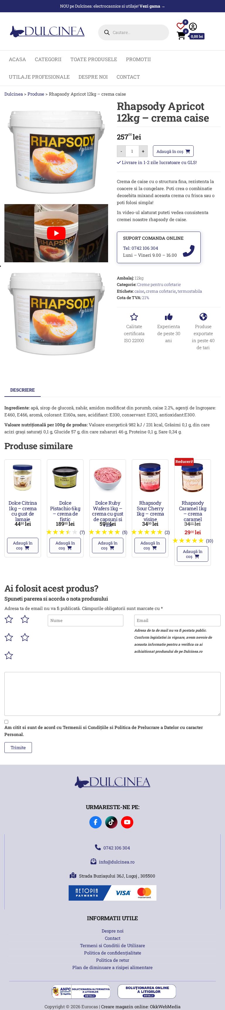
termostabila (190, 291)
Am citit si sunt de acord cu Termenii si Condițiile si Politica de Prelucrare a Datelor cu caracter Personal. (103, 730)
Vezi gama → (152, 6)
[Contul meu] (193, 26)
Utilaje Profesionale (39, 76)
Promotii (138, 59)
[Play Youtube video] (56, 233)
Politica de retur (112, 960)
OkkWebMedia (165, 1006)
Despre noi (93, 76)
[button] (22, 545)
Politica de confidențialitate (112, 953)
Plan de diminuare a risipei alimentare (112, 967)
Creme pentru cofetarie (159, 284)
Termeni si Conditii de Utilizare (112, 945)
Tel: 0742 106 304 (140, 248)
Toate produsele (93, 59)
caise (139, 291)
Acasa (17, 59)
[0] (181, 27)
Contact (128, 76)
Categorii (48, 59)
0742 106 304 (116, 848)
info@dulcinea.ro (116, 862)
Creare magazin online (124, 1006)
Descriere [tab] (22, 390)
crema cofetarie (161, 291)
